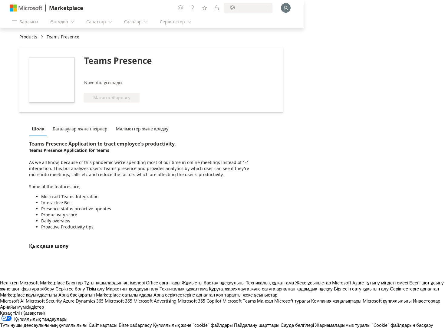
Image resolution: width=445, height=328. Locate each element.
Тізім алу (95, 289)
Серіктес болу (70, 289)
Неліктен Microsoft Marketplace (32, 283)
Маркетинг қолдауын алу (132, 289)
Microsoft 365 (118, 301)
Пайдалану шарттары (256, 325)
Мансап (265, 301)
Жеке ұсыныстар (313, 283)
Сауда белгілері (297, 325)
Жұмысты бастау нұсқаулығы (213, 283)
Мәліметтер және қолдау (142, 129)
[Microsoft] (26, 8)
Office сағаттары (163, 283)
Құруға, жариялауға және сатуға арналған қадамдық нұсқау (271, 289)
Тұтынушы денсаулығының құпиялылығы (43, 325)
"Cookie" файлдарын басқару (402, 325)
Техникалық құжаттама (270, 283)
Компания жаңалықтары (336, 301)
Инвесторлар (426, 301)
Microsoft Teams (239, 301)
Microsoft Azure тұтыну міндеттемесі (370, 283)
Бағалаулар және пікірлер (80, 129)
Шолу (38, 129)
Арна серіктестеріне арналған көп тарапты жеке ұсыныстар (215, 295)
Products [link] (28, 37)
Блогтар (74, 283)
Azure (68, 301)
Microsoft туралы (292, 301)
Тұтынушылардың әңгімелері (114, 283)
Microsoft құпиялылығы (387, 301)
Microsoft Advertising (155, 301)
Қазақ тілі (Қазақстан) (22, 313)
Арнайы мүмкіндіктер (22, 307)
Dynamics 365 (90, 301)
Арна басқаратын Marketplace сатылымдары (105, 295)
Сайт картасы (103, 325)
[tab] (39, 128)
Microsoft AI (12, 301)
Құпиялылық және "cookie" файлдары (193, 325)
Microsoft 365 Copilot (199, 301)
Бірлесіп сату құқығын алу (361, 289)
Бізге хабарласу (135, 325)
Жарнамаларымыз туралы (343, 325)
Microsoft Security (44, 301)
